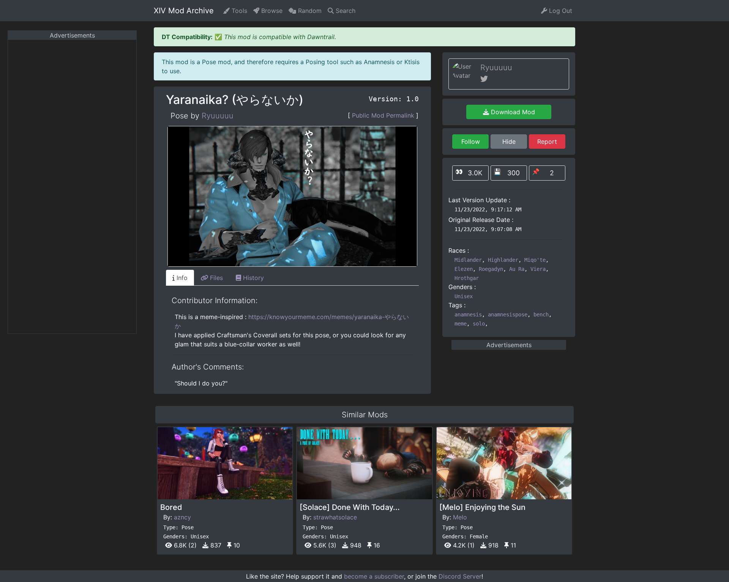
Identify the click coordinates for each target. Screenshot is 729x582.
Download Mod (512, 112)
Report (547, 141)
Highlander (503, 260)
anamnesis (468, 314)
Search (344, 10)
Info (181, 278)
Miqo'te (535, 260)
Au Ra (516, 269)
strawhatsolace (335, 517)
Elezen (463, 269)
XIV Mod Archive (184, 10)
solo (479, 324)
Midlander (468, 260)
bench (541, 314)
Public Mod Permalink (383, 115)
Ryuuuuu (218, 115)
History (252, 278)
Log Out (559, 10)
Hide (509, 141)
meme (460, 324)
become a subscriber (374, 576)
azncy (182, 517)
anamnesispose (507, 314)
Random (309, 10)
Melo (460, 517)
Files (215, 278)
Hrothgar (466, 278)
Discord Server (460, 576)
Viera (538, 269)
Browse (270, 10)
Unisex (463, 296)
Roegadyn (491, 269)
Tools (238, 10)
